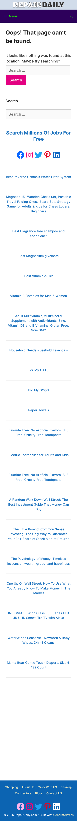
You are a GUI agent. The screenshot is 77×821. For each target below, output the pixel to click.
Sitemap (66, 787)
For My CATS (39, 370)
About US (28, 787)
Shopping (11, 787)
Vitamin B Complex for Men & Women (38, 296)
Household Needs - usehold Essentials (38, 350)
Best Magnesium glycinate (39, 256)
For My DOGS (38, 390)
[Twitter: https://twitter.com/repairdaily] (38, 154)
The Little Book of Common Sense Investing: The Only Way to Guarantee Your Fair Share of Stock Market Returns (38, 534)
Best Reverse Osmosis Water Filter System (38, 177)
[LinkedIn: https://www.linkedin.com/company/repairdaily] (56, 154)
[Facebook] (20, 154)
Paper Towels (38, 410)
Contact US (54, 793)
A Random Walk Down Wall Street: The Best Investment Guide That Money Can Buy (38, 504)
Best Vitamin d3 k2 (38, 276)
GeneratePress (63, 815)
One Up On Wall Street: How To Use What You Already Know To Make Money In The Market (38, 588)
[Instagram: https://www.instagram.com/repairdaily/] (29, 154)
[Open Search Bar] (71, 16)
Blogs (39, 793)
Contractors (23, 793)
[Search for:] (38, 70)
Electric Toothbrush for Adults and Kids (39, 455)
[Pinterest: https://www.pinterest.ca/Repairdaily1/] (47, 154)
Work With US (47, 787)
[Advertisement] (38, 731)
